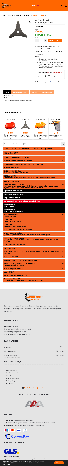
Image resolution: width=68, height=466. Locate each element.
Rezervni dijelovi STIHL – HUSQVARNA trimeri (14, 210)
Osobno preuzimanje (12, 378)
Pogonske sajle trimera (12, 198)
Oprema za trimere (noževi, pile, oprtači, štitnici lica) (22, 201)
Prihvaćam (59, 463)
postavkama (6, 464)
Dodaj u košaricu (54, 40)
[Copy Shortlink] (41, 85)
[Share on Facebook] (50, 81)
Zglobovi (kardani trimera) (13, 191)
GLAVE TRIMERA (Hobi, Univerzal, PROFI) (12, 220)
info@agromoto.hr (12, 326)
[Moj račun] (66, 6)
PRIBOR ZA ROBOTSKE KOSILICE (15, 275)
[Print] (37, 85)
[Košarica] (61, 6)
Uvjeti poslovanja (11, 370)
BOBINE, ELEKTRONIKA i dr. (13, 167)
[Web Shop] (6, 5)
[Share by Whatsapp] (54, 81)
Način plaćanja (10, 381)
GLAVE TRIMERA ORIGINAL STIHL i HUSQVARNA (15, 225)
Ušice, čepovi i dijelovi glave (13, 194)
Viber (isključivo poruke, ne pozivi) (17, 332)
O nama (8, 367)
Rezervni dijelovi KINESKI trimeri (10, 205)
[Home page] (4, 15)
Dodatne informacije (20, 92)
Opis (7, 92)
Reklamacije (10, 383)
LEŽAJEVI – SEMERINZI (11, 181)
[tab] (7, 92)
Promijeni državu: (47, 76)
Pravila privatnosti (12, 373)
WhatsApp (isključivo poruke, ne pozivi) (18, 329)
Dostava (8, 375)
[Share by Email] (58, 81)
